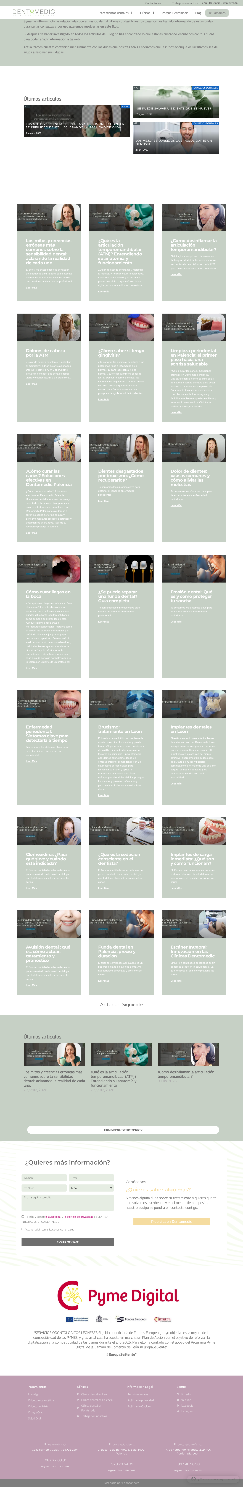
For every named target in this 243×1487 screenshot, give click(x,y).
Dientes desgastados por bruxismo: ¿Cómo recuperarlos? (121, 476)
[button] (213, 1479)
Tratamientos (36, 1387)
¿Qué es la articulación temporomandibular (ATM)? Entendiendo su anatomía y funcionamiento (120, 251)
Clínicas (145, 13)
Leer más (31, 287)
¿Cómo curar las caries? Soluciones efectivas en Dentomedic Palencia (49, 478)
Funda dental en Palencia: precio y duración (116, 951)
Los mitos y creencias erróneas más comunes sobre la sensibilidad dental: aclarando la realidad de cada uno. (49, 251)
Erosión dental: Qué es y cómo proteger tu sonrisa (191, 596)
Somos (181, 1387)
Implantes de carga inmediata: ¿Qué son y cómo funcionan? (192, 859)
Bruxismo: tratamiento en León (120, 729)
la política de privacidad (78, 1216)
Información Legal (140, 1387)
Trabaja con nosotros (185, 3)
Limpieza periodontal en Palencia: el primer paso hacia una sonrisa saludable (193, 357)
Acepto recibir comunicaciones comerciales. (50, 1229)
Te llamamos (217, 13)
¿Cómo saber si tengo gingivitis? (121, 353)
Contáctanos (153, 3)
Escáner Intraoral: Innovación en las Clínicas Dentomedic (193, 951)
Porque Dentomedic (175, 13)
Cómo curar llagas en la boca (48, 594)
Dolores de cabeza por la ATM (45, 353)
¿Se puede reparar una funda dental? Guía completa (117, 596)
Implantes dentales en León (191, 729)
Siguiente (132, 1004)
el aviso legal (53, 1216)
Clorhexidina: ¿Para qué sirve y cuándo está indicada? (46, 859)
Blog (198, 13)
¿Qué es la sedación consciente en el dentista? (119, 859)
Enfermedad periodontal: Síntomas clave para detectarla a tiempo (47, 733)
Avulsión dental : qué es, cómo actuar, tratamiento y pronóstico (48, 953)
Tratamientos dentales (113, 13)
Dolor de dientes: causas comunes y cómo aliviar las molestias (190, 478)
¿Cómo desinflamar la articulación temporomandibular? (194, 245)
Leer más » (30, 1096)
